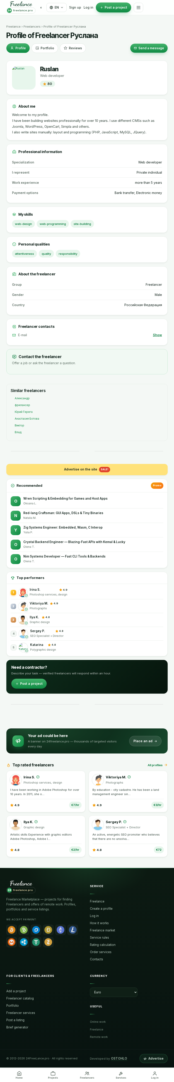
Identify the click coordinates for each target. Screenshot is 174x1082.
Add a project (16, 991)
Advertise (156, 1058)
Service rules (99, 937)
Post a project (31, 683)
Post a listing (15, 1020)
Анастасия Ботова (27, 418)
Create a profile (101, 908)
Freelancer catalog (20, 998)
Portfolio (47, 48)
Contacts (96, 959)
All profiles (155, 765)
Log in (88, 7)
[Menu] (138, 7)
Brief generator (17, 1027)
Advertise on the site (86, 469)
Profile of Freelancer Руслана (65, 26)
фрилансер (22, 405)
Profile (20, 48)
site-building (82, 224)
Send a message (151, 48)
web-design (23, 224)
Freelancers (32, 26)
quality (46, 253)
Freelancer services (20, 1013)
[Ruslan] (24, 78)
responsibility (68, 253)
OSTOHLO (119, 1058)
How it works (99, 923)
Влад (18, 432)
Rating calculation (103, 945)
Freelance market (102, 930)
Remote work (99, 1037)
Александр (22, 398)
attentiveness (24, 253)
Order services (100, 952)
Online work (98, 1021)
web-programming (53, 224)
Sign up (75, 7)
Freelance (13, 26)
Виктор (19, 425)
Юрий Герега (24, 411)
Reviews (75, 48)
